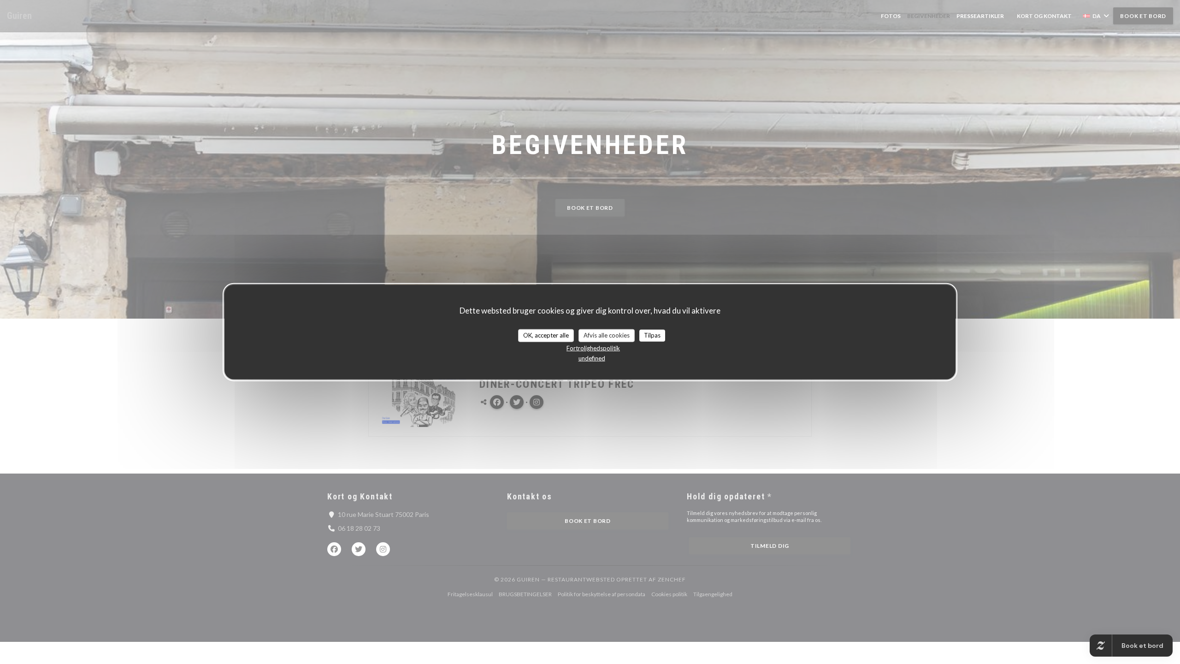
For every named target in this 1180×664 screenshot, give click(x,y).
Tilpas (652, 335)
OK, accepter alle (546, 335)
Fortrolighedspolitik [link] (593, 347)
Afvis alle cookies (607, 335)
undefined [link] (591, 358)
